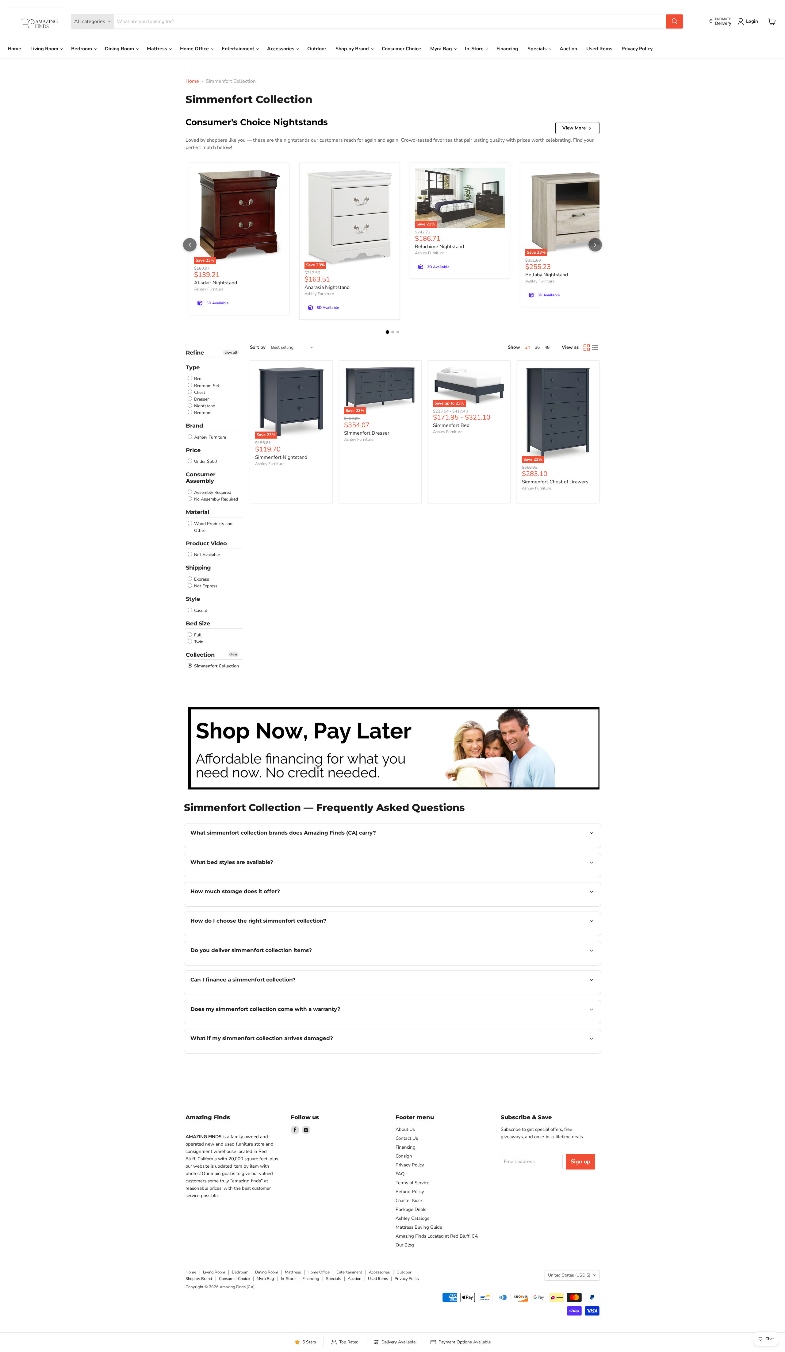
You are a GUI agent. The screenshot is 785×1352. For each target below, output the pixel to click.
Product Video (206, 543)
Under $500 (205, 461)
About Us (405, 1129)
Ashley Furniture (209, 289)
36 (537, 347)
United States (569, 1275)
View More (574, 128)
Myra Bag (441, 48)
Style (193, 599)
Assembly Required (212, 492)
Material (197, 512)
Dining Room (120, 48)
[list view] (595, 347)
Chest (199, 392)
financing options (240, 994)
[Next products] (595, 245)
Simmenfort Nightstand (281, 457)
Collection (200, 654)
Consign (404, 1156)
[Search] (674, 21)
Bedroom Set (206, 386)
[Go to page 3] (397, 332)
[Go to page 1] (387, 332)
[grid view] (586, 347)
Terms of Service (412, 1183)
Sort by (258, 347)
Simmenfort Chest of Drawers (555, 481)
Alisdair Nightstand (215, 282)
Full (197, 635)
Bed (197, 379)
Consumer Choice (401, 48)
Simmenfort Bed (451, 425)
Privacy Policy (637, 48)
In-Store (475, 48)
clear (233, 654)
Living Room (44, 48)
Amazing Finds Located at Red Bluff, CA (437, 1236)
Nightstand (204, 406)
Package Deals (411, 1209)
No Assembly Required (215, 499)
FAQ (400, 1174)
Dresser (201, 399)
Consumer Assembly (201, 477)
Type (193, 367)
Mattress (157, 48)
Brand (194, 425)
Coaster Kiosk (409, 1200)
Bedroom (82, 48)
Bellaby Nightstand (546, 274)
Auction (568, 48)
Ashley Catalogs (412, 1218)
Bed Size (198, 623)
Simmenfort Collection (216, 666)
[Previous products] (190, 245)
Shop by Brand (352, 48)
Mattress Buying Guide (419, 1227)
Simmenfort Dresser (366, 433)
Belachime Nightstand (439, 246)
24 (527, 347)
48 (547, 347)
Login (752, 21)
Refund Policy (410, 1192)
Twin (198, 642)
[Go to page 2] (392, 332)
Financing (507, 48)
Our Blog (405, 1245)
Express (201, 579)
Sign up (580, 1161)
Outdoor (316, 48)
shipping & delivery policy (556, 964)
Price (193, 450)
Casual (200, 610)
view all (230, 352)
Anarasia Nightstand (327, 287)
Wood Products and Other (212, 527)
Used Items (599, 48)
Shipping (198, 567)
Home (14, 48)
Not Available (206, 555)
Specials (537, 48)
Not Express (205, 586)
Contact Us (407, 1138)
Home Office (195, 48)
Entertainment (238, 48)
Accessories (281, 48)
